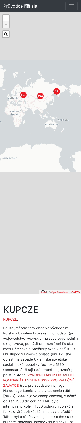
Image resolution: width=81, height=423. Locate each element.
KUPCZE (10, 319)
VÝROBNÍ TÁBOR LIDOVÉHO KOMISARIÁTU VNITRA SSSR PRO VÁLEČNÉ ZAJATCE (39, 380)
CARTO (75, 292)
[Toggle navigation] (71, 6)
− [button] (6, 24)
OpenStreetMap (59, 292)
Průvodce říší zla (20, 6)
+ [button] (6, 18)
